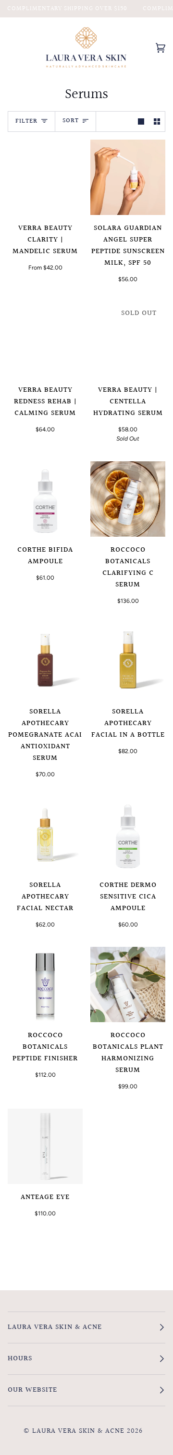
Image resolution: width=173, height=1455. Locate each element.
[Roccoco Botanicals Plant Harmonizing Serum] (127, 984)
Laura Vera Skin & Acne (78, 1431)
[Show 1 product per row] (141, 121)
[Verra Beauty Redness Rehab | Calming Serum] (45, 339)
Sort (70, 121)
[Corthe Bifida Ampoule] (45, 499)
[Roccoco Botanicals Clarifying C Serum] (127, 499)
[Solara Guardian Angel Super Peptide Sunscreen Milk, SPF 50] (127, 177)
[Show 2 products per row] (157, 121)
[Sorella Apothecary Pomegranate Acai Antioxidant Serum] (45, 661)
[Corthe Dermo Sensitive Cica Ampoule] (127, 834)
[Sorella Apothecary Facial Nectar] (45, 834)
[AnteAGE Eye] (45, 1146)
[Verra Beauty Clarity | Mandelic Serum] (45, 177)
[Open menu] (22, 47)
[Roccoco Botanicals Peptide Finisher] (45, 984)
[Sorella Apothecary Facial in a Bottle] (127, 661)
